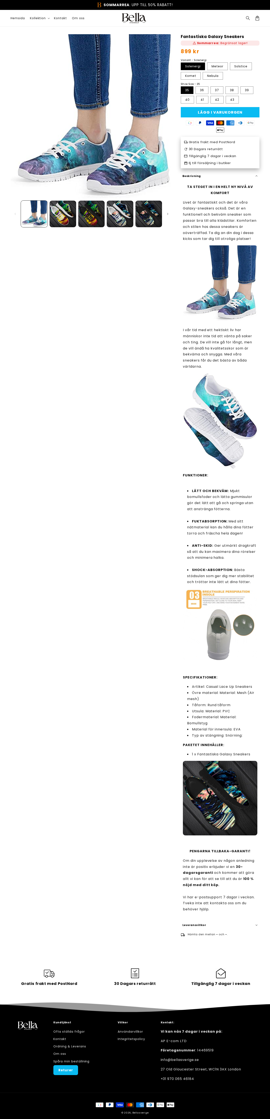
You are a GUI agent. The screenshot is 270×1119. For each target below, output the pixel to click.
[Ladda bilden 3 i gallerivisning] (91, 214)
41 (202, 100)
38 (232, 90)
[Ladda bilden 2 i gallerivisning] (63, 214)
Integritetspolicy (131, 1039)
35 (187, 90)
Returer (65, 1070)
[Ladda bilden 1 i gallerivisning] (34, 214)
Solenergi (193, 66)
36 (202, 90)
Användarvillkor (130, 1031)
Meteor (217, 66)
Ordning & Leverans (69, 1046)
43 (232, 100)
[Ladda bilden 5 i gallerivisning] (148, 214)
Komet (190, 76)
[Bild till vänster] (15, 214)
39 (247, 90)
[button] (248, 18)
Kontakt (59, 1039)
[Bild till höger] (167, 214)
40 (187, 100)
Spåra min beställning (71, 1061)
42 (217, 100)
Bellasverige (140, 1112)
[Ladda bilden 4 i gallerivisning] (120, 214)
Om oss (59, 1054)
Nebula (213, 76)
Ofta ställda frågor (69, 1031)
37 (217, 90)
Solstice (240, 66)
